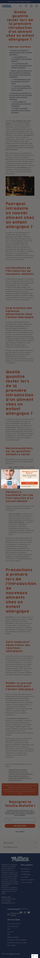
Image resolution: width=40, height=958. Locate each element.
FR (33, 956)
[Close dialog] (38, 470)
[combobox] (34, 956)
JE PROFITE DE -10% (29, 483)
